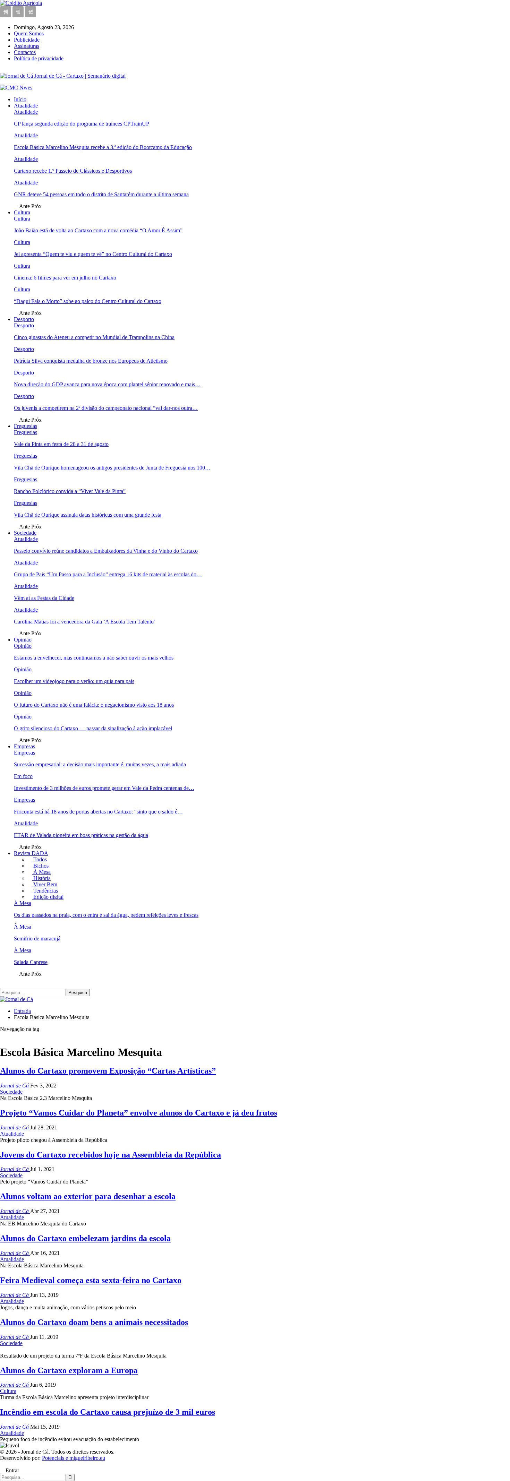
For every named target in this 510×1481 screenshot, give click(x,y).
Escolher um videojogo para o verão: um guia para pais (74, 681)
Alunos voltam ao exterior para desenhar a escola (88, 1196)
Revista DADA (31, 853)
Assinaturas (26, 46)
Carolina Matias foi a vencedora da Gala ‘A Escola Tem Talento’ (84, 622)
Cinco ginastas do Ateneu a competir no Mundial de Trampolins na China (94, 337)
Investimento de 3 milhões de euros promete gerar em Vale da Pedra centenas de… (104, 788)
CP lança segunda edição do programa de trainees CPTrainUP (81, 124)
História (41, 878)
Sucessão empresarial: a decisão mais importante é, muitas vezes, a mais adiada (100, 764)
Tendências (45, 891)
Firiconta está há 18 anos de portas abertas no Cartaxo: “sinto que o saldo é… (98, 812)
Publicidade (27, 40)
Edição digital (47, 897)
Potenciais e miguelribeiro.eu (73, 1458)
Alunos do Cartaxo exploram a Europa (69, 1370)
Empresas (24, 746)
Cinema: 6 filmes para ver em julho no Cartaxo (65, 278)
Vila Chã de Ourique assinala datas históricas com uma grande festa (87, 515)
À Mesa (41, 872)
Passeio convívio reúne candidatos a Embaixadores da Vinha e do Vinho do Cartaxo (106, 551)
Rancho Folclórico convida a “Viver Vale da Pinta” (70, 491)
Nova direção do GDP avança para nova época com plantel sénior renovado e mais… (107, 384)
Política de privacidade (38, 58)
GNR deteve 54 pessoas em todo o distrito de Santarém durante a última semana (101, 194)
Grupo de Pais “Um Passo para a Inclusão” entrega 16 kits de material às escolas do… (108, 574)
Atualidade (26, 106)
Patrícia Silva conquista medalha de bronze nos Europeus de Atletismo (91, 361)
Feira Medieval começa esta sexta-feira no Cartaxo (90, 1280)
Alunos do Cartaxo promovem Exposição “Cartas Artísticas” (108, 1070)
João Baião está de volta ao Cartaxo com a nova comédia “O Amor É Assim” (98, 230)
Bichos (40, 866)
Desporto (24, 319)
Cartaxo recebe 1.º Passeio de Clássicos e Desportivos (73, 171)
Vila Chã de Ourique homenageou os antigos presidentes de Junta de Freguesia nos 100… (112, 468)
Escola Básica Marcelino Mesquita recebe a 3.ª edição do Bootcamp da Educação (103, 147)
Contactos (25, 52)
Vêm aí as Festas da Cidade (44, 598)
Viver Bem (44, 884)
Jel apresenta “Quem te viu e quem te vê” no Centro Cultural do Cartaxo (93, 254)
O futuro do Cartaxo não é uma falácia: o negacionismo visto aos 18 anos (94, 705)
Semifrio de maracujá (37, 938)
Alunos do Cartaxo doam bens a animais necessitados (94, 1322)
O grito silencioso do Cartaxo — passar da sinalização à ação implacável (93, 728)
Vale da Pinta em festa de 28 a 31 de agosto (61, 444)
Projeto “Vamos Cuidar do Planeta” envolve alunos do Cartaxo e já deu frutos (138, 1112)
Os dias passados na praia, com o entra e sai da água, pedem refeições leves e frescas (106, 915)
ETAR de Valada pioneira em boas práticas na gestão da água (81, 835)
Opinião (23, 640)
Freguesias (25, 426)
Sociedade (25, 533)
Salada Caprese (31, 962)
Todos (39, 859)
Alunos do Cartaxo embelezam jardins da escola (85, 1238)
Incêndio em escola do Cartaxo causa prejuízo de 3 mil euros (107, 1412)
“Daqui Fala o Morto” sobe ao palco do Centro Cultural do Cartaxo (87, 301)
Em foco (23, 776)
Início (20, 99)
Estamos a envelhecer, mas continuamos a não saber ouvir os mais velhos (93, 658)
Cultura (22, 212)
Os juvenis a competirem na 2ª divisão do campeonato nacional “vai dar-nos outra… (106, 408)
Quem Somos (29, 33)
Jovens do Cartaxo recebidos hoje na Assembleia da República (110, 1154)
